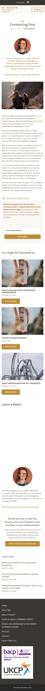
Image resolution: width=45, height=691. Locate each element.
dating (19, 198)
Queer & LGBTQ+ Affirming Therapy (17, 619)
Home (4, 605)
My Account (20, 2)
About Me (6, 610)
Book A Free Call (9, 641)
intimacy (26, 198)
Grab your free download (22, 544)
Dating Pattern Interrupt (14, 338)
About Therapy (8, 615)
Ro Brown (10, 7)
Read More (10, 301)
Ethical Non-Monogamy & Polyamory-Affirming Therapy (19, 625)
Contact (6, 636)
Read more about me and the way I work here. (21, 507)
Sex (22, 21)
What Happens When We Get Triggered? (21, 383)
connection (11, 198)
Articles (5, 631)
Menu (38, 10)
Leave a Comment (29, 29)
